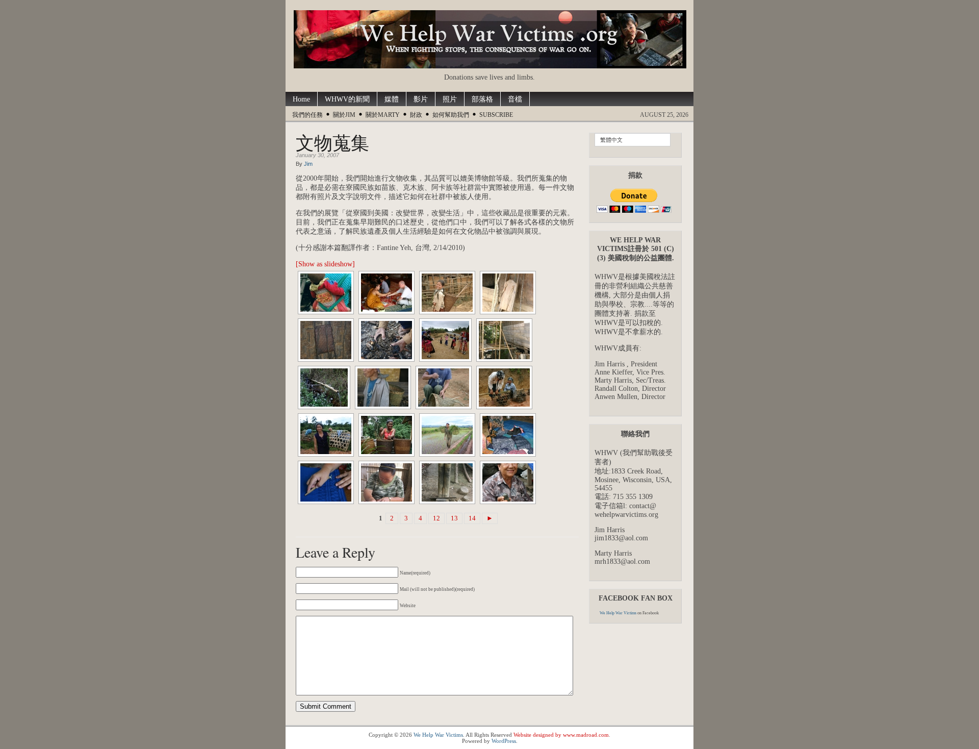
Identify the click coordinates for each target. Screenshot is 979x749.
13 (454, 518)
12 (436, 518)
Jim (308, 164)
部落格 (482, 99)
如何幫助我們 (450, 114)
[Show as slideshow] (325, 264)
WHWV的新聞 (347, 99)
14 (472, 518)
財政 (416, 114)
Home (301, 99)
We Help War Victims (618, 613)
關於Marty (383, 114)
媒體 (391, 99)
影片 (421, 99)
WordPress (504, 741)
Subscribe (496, 114)
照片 (450, 99)
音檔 (515, 99)
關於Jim (344, 114)
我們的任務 (307, 114)
